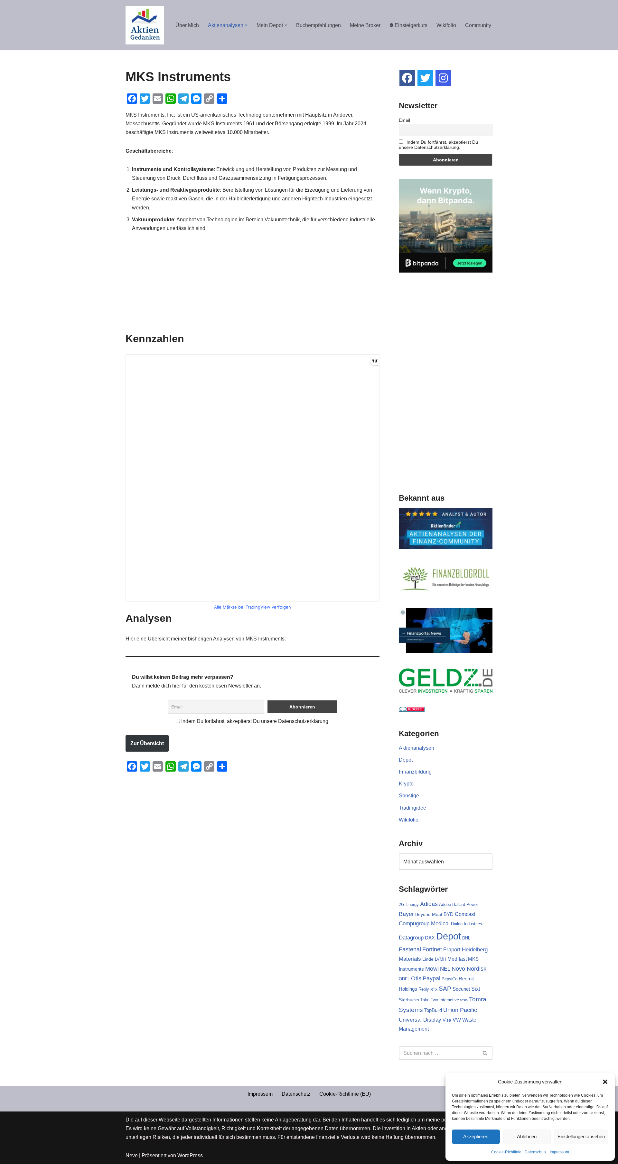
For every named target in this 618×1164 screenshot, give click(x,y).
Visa (447, 1020)
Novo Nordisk (469, 969)
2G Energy (409, 904)
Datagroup (411, 937)
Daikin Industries (466, 923)
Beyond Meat (428, 914)
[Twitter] (425, 78)
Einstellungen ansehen (581, 1136)
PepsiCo (449, 978)
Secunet (461, 989)
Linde (428, 959)
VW (457, 1020)
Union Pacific (460, 1010)
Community (478, 25)
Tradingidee (412, 808)
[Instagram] (443, 78)
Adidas (429, 904)
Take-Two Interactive (439, 999)
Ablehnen (527, 1136)
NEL (445, 969)
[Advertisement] (252, 287)
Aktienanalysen (416, 748)
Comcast (465, 914)
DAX (430, 937)
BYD (449, 914)
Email (404, 120)
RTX (433, 989)
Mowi (432, 969)
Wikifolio (446, 25)
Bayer (406, 913)
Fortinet (432, 949)
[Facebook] (407, 78)
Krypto (406, 783)
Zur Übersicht (147, 743)
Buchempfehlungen (318, 25)
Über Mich (187, 25)
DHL (466, 938)
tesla (464, 1000)
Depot (406, 760)
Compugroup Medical (424, 923)
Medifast (457, 959)
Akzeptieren (475, 1136)
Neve (132, 1155)
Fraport (452, 949)
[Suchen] (485, 1053)
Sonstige (409, 795)
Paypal (431, 978)
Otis (416, 978)
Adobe (445, 904)
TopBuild (433, 1010)
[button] (605, 1082)
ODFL (404, 978)
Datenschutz (536, 1152)
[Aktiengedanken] (145, 25)
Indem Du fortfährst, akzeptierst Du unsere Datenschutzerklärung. (255, 721)
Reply (423, 989)
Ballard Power (465, 904)
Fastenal (410, 949)
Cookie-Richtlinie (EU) (345, 1094)
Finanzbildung (415, 771)
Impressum (559, 1152)
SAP (445, 988)
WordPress (190, 1155)
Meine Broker (365, 25)
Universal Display (420, 1019)
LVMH (440, 959)
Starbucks (409, 999)
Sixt (475, 989)
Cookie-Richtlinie (506, 1152)
